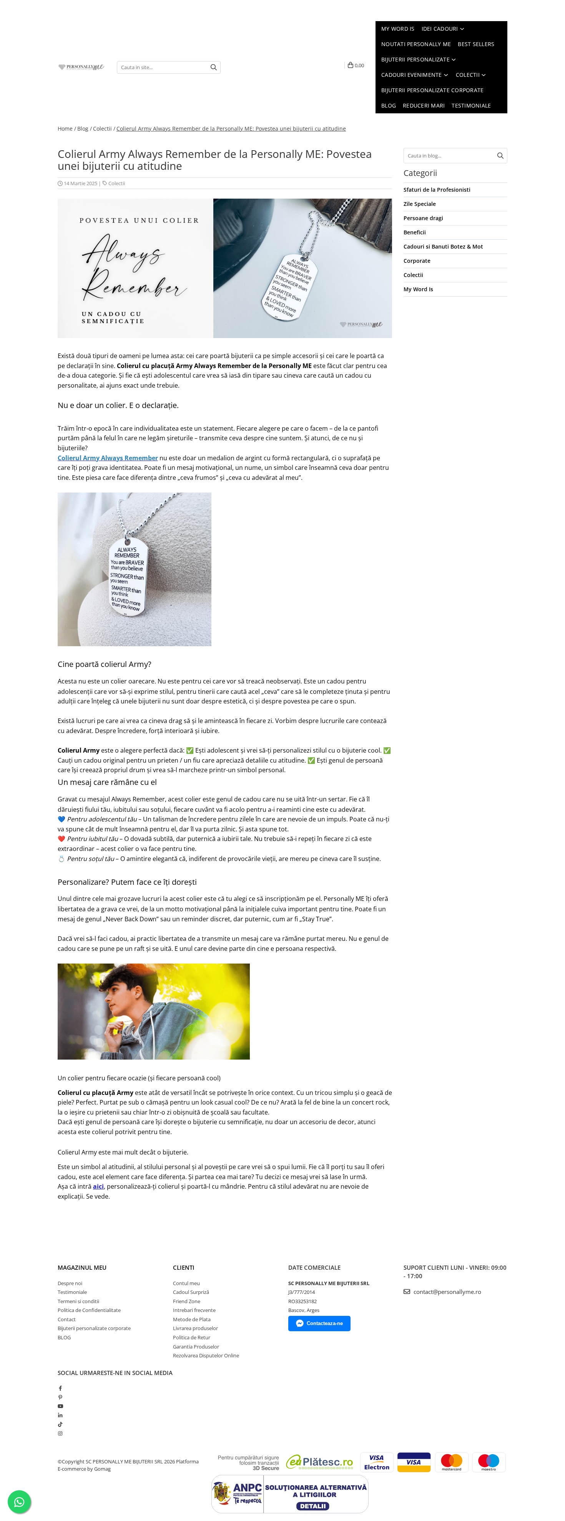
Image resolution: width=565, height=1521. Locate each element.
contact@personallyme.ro (446, 1291)
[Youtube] (60, 1406)
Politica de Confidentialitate (89, 1310)
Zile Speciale (420, 203)
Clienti (183, 1267)
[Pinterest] (60, 1397)
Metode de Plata (192, 1319)
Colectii (116, 183)
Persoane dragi (423, 218)
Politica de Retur (191, 1337)
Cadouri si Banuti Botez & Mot (443, 246)
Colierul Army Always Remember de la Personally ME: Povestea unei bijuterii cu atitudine (231, 128)
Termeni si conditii (78, 1301)
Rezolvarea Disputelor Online (206, 1355)
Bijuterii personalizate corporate (94, 1328)
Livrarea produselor (195, 1328)
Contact (67, 1319)
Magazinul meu (82, 1267)
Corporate (417, 260)
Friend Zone (186, 1301)
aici (98, 1186)
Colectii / (104, 128)
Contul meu (186, 1283)
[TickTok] (60, 1424)
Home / (67, 128)
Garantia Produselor (196, 1346)
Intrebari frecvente (194, 1310)
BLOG (64, 1337)
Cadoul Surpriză (191, 1292)
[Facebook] (60, 1388)
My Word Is (418, 289)
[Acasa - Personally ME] (81, 67)
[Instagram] (60, 1433)
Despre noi (70, 1283)
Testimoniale (72, 1292)
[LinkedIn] (60, 1415)
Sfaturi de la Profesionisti (437, 189)
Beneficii (415, 232)
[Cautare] (214, 67)
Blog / (84, 128)
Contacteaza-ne (325, 1323)
